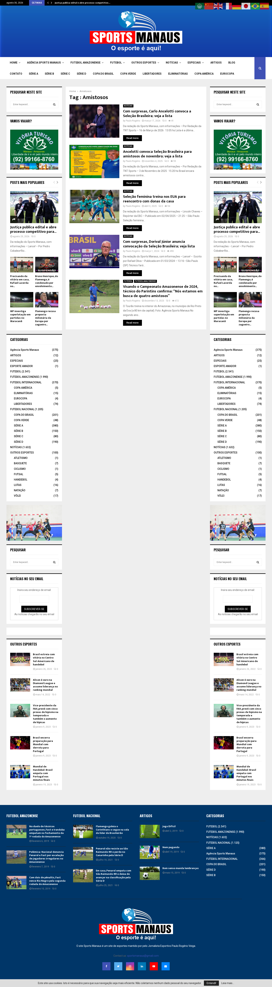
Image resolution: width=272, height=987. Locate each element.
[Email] (166, 966)
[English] (218, 5)
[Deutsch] (236, 5)
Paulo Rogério (133, 120)
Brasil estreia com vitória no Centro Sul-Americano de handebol (44, 659)
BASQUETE (20, 463)
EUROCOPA (227, 73)
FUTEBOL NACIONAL (22, 409)
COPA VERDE (128, 73)
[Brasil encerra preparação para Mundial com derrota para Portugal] (20, 742)
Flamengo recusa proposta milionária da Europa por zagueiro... (45, 318)
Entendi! (211, 983)
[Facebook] (106, 966)
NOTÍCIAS (172, 62)
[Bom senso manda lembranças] (150, 873)
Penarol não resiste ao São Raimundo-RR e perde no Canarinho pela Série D (112, 851)
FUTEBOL (116, 62)
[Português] (255, 5)
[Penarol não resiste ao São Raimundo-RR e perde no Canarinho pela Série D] (83, 853)
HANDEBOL (20, 479)
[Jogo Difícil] (150, 831)
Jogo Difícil (169, 826)
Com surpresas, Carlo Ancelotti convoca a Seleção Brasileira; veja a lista (157, 113)
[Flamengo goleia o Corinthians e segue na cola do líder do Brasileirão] (83, 831)
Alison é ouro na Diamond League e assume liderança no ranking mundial (45, 685)
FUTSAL (18, 474)
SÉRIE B (49, 73)
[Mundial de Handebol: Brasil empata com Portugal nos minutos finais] (20, 771)
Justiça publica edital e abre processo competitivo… (82, 3)
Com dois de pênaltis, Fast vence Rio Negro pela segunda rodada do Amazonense (47, 880)
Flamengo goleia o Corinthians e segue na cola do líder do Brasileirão (112, 829)
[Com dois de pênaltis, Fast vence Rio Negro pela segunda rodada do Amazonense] (16, 882)
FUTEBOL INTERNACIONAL (25, 382)
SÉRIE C (65, 73)
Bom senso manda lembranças (180, 868)
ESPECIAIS (194, 62)
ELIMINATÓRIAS (178, 73)
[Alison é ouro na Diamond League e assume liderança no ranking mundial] (20, 685)
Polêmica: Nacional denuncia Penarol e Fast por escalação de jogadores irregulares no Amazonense (46, 857)
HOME (13, 62)
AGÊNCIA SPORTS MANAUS (44, 62)
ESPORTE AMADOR (21, 366)
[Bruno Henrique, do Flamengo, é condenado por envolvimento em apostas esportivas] (46, 264)
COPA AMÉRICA (204, 73)
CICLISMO (20, 468)
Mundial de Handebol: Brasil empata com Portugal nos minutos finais (43, 773)
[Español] (264, 5)
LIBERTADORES (152, 73)
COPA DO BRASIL (103, 73)
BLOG (231, 62)
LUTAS (17, 485)
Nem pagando (170, 847)
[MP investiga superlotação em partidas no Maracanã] (21, 299)
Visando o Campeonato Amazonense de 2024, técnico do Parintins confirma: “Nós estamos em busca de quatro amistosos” (163, 291)
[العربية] (199, 5)
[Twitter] (118, 966)
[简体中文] (209, 5)
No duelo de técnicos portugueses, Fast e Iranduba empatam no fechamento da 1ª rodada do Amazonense (47, 831)
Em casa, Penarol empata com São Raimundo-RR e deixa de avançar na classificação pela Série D (113, 875)
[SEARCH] (54, 104)
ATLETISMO (21, 457)
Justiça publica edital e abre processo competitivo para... (33, 229)
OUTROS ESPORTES (143, 62)
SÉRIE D (81, 73)
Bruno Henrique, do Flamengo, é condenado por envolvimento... (46, 281)
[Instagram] (130, 966)
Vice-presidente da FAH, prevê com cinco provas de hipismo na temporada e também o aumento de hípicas (45, 713)
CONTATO (16, 73)
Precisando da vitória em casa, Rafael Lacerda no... (19, 281)
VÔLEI (17, 495)
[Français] (227, 5)
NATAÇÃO (19, 490)
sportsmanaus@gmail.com (143, 955)
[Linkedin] (142, 966)
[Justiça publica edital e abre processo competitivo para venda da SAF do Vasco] (34, 207)
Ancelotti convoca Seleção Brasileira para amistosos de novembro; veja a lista (157, 154)
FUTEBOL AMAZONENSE (85, 62)
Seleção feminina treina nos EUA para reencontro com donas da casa (154, 199)
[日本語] (246, 5)
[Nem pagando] (150, 852)
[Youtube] (154, 966)
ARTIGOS (216, 62)
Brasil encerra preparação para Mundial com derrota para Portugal (43, 744)
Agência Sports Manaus (24, 349)
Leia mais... (227, 983)
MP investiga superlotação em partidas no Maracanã (20, 316)
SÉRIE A (33, 73)
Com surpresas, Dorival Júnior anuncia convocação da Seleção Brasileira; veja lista (159, 244)
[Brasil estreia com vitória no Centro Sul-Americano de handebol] (20, 659)
